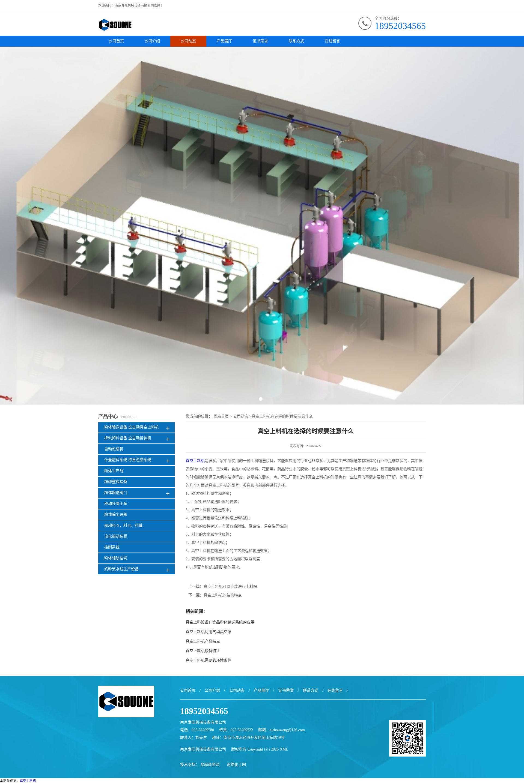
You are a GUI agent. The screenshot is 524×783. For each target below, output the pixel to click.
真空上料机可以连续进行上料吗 (230, 586)
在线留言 (332, 41)
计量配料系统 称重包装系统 (127, 460)
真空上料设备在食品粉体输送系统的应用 (220, 622)
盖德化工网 (236, 765)
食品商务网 (209, 765)
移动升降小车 (115, 504)
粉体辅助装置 (115, 558)
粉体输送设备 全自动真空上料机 (131, 427)
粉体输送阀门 (115, 493)
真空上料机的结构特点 (223, 595)
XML (284, 749)
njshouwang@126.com (287, 730)
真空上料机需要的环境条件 (208, 660)
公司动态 (188, 41)
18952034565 (400, 26)
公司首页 (116, 41)
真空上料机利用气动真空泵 (208, 632)
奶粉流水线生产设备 (121, 569)
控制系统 (112, 547)
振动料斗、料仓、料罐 (123, 525)
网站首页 (221, 416)
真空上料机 (195, 461)
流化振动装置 (115, 536)
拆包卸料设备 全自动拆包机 (127, 438)
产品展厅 (224, 41)
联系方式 (296, 41)
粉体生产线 (113, 471)
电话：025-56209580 (197, 730)
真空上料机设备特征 (203, 651)
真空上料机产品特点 (203, 641)
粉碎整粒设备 (115, 482)
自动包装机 (113, 449)
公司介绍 (152, 41)
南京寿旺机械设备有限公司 (203, 749)
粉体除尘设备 (115, 514)
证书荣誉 (260, 41)
